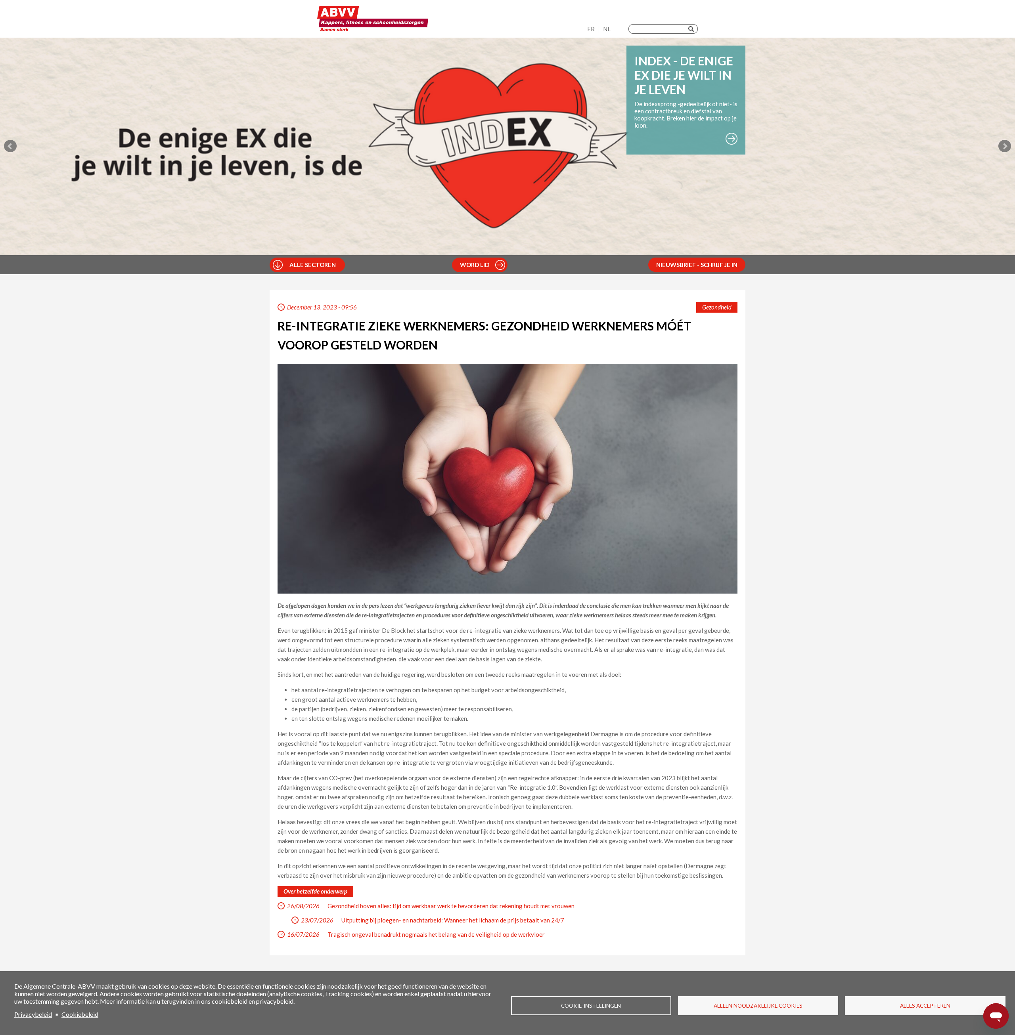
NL (607, 28)
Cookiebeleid (79, 1014)
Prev (10, 146)
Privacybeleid (33, 1014)
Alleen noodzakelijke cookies (758, 1006)
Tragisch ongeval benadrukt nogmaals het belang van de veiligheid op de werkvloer (436, 934)
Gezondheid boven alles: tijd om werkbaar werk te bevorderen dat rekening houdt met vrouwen (451, 905)
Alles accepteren (925, 1006)
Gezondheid (717, 307)
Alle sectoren (312, 264)
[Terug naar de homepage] (372, 21)
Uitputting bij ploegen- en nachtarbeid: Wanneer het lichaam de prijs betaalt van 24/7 (452, 920)
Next (1004, 146)
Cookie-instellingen (591, 1006)
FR (591, 28)
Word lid (474, 264)
